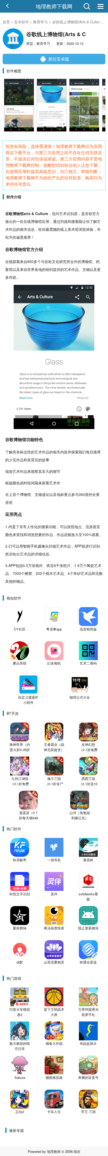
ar (25, 213)
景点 (67, 494)
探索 (16, 261)
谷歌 (9, 213)
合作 (74, 261)
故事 (45, 459)
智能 (26, 546)
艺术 (63, 213)
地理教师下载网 (54, 6)
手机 (34, 546)
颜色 (16, 482)
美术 (71, 229)
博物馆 (18, 213)
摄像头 (43, 546)
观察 (34, 471)
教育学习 (40, 21)
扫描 (64, 221)
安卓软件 (21, 21)
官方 (96, 213)
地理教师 (54, 1151)
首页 (6, 21)
